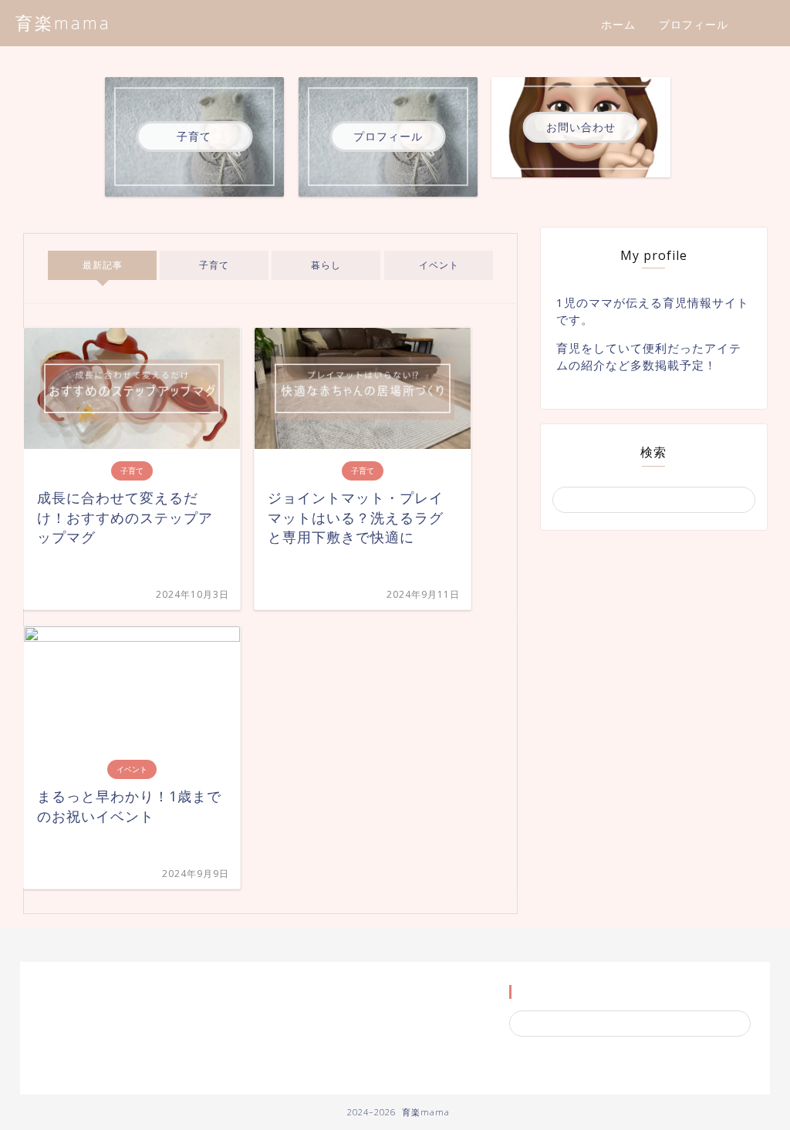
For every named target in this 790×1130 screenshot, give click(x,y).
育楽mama (63, 23)
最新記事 (103, 265)
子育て (214, 265)
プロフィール (693, 24)
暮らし (327, 265)
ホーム (618, 24)
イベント (438, 265)
